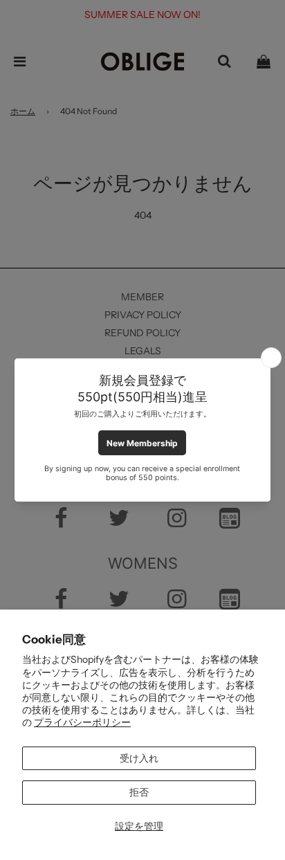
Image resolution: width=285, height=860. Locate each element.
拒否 (139, 792)
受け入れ (139, 758)
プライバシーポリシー (82, 722)
